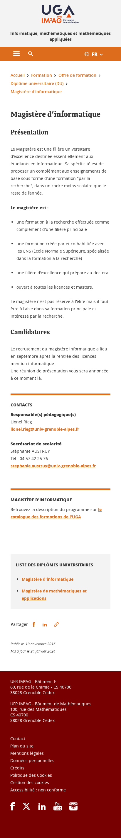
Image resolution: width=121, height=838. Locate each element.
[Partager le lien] (56, 624)
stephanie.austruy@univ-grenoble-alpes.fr (53, 466)
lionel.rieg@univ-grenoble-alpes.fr (45, 429)
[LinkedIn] (42, 808)
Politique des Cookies (31, 775)
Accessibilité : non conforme (38, 790)
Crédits (17, 768)
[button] (30, 54)
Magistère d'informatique (47, 579)
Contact (17, 738)
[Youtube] (57, 808)
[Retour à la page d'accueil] (60, 14)
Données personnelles (32, 760)
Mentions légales (27, 753)
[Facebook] (12, 808)
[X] (26, 808)
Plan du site (21, 746)
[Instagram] (73, 808)
